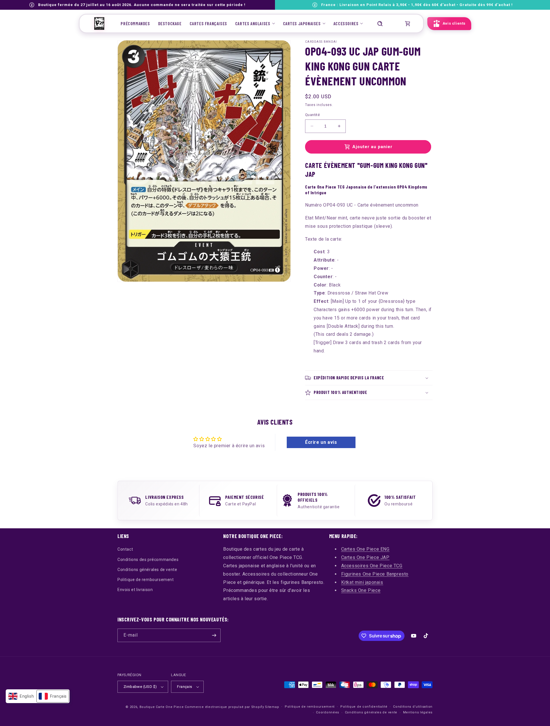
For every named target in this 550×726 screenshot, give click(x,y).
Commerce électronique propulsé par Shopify (224, 707)
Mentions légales (418, 712)
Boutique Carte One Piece (162, 707)
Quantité (312, 115)
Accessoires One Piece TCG (371, 565)
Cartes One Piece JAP (365, 557)
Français (184, 686)
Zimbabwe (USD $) (140, 686)
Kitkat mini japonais (362, 582)
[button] (255, 23)
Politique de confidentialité (364, 707)
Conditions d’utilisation (413, 707)
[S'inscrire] (214, 635)
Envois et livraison (135, 589)
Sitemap (272, 707)
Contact (125, 549)
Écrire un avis (321, 442)
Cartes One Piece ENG (365, 549)
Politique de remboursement (145, 579)
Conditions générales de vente (147, 569)
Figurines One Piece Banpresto (374, 574)
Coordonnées (327, 712)
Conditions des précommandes (147, 559)
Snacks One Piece (361, 590)
